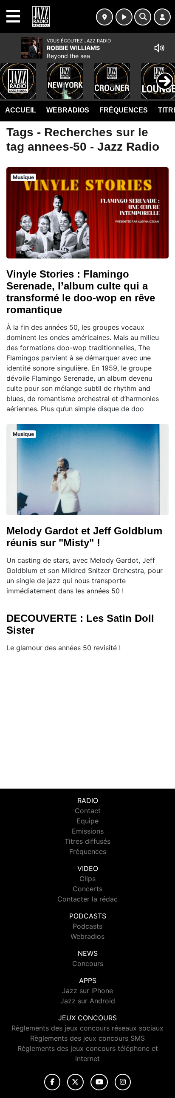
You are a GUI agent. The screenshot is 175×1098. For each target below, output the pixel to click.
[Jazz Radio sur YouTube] (99, 1082)
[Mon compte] (162, 16)
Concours (87, 963)
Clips (87, 878)
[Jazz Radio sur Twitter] (75, 1082)
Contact (88, 810)
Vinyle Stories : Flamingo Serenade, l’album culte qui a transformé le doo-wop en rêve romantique (80, 291)
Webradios (67, 110)
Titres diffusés (87, 841)
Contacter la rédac (87, 899)
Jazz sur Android (87, 1001)
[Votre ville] (104, 16)
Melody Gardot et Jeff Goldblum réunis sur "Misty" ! (84, 536)
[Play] (11, 75)
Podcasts (87, 926)
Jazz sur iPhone (87, 990)
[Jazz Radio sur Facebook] (52, 1082)
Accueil (20, 110)
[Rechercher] (142, 16)
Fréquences (123, 110)
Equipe (87, 821)
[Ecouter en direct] (124, 16)
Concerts (87, 889)
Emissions (88, 831)
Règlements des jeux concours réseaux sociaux (87, 1028)
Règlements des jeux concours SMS (87, 1038)
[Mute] (159, 48)
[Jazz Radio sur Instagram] (123, 1082)
